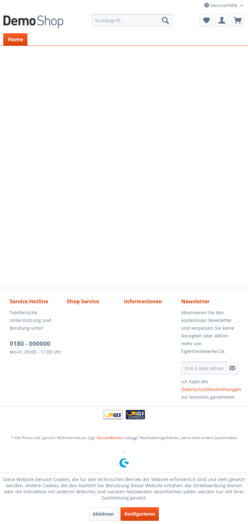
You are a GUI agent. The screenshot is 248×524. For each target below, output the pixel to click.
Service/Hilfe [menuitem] (224, 5)
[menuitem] (132, 20)
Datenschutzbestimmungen (211, 389)
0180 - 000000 (30, 343)
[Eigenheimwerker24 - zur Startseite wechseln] (33, 22)
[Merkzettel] (206, 20)
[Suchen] (165, 20)
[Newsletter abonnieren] (232, 368)
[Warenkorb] (237, 20)
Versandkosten (110, 437)
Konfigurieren (139, 514)
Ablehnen (103, 514)
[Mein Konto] (221, 20)
